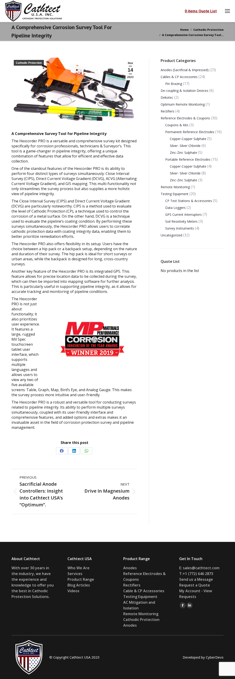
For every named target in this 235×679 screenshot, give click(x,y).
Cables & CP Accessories (179, 77)
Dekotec (167, 97)
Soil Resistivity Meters (181, 221)
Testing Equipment (174, 194)
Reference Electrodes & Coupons (185, 118)
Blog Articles (78, 585)
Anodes (130, 567)
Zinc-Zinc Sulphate (183, 152)
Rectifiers (167, 111)
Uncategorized (171, 235)
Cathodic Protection (29, 63)
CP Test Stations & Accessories (188, 201)
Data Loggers (175, 207)
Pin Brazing (173, 83)
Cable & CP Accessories (143, 590)
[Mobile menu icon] (227, 11)
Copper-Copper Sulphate (188, 139)
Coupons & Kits (176, 125)
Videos (73, 590)
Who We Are (78, 567)
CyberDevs (215, 657)
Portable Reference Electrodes (187, 159)
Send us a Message (196, 579)
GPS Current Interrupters (183, 214)
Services (74, 573)
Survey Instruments (179, 228)
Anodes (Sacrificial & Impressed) (185, 70)
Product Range (80, 579)
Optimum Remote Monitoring (183, 104)
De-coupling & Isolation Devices (184, 90)
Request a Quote (194, 585)
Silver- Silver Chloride (185, 145)
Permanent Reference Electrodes (189, 132)
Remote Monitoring (175, 187)
